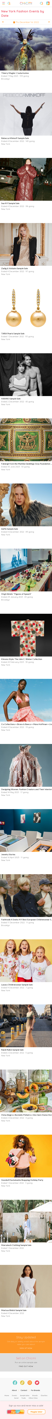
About (14, 1390)
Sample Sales (25, 1395)
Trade (23, 1398)
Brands (35, 1395)
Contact (24, 1390)
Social (16, 1398)
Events (14, 1395)
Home (7, 1395)
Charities (44, 1395)
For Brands (35, 1390)
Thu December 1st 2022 (27, 22)
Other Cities (33, 1398)
